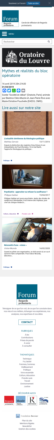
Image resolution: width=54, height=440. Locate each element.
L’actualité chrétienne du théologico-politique (24, 138)
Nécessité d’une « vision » (15, 245)
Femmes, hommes (27, 364)
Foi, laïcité (27, 361)
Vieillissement (27, 367)
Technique (27, 359)
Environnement (27, 384)
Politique (8, 160)
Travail (27, 381)
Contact (27, 322)
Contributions (27, 337)
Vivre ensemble (27, 372)
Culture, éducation (11, 213)
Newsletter (27, 426)
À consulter (27, 346)
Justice (27, 386)
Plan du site (27, 421)
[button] (49, 3)
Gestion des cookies (27, 429)
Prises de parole (27, 340)
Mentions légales (27, 423)
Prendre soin (28, 213)
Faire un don (33, 3)
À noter (27, 343)
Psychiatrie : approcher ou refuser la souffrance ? (25, 192)
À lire (27, 335)
